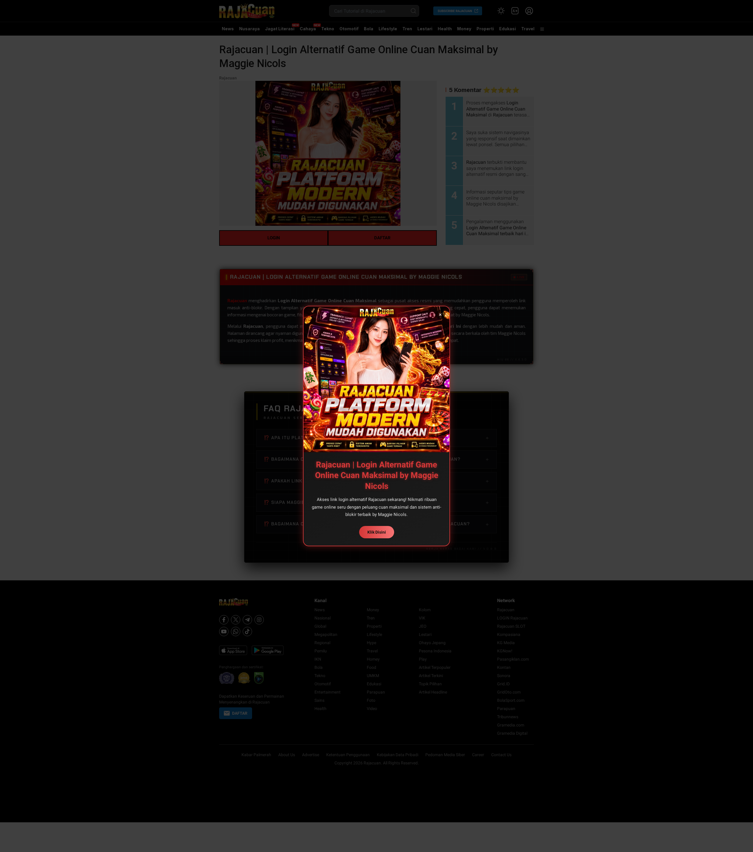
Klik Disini (376, 532)
